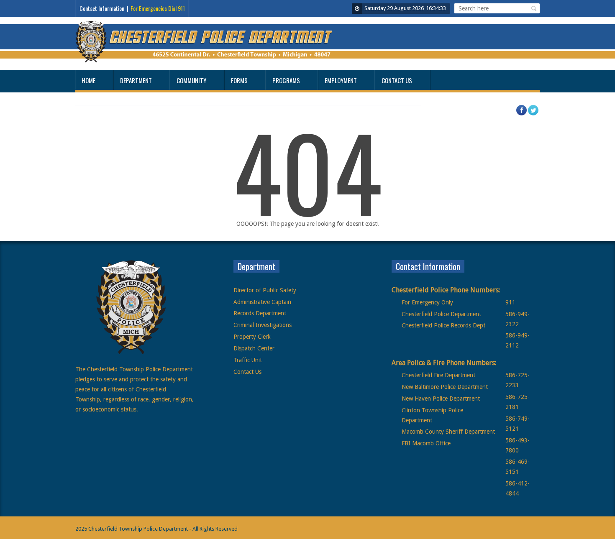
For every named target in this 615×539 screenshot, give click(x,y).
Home (88, 80)
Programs (286, 80)
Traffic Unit (247, 360)
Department (136, 80)
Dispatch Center (253, 348)
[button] (532, 8)
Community (191, 80)
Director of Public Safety (264, 290)
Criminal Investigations (262, 325)
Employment (341, 80)
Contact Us (397, 80)
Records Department (259, 313)
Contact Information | (132, 8)
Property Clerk (252, 336)
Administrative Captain (262, 302)
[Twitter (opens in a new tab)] (537, 114)
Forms (239, 80)
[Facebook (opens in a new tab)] (525, 114)
